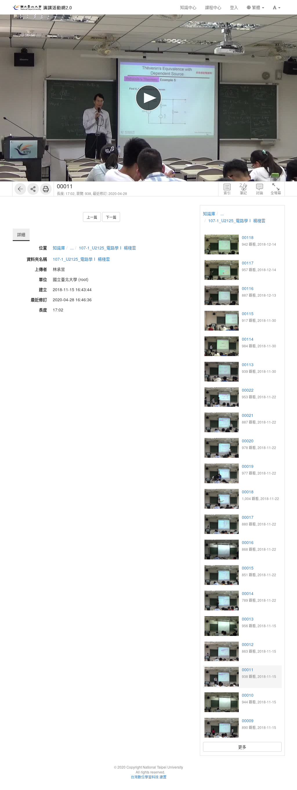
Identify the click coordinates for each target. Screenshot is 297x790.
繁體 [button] (256, 7)
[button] (277, 7)
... (72, 248)
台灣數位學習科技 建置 (148, 776)
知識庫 (59, 248)
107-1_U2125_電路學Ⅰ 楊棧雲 (107, 248)
